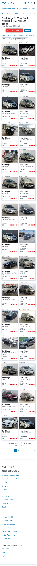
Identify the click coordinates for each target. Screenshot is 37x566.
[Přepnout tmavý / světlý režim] (34, 2)
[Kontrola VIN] (25, 2)
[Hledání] (28, 2)
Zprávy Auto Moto (8, 535)
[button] (14, 30)
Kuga (17, 13)
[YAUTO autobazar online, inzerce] (8, 3)
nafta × (21, 35)
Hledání (4, 507)
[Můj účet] (31, 2)
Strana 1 (5, 39)
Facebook (5, 552)
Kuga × (10, 35)
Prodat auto (6, 503)
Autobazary (16, 8)
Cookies (4, 482)
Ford (10, 13)
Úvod (4, 13)
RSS (3, 510)
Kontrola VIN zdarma (9, 528)
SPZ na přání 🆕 (7, 517)
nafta (30, 13)
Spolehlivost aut (8, 538)
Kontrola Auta (7, 521)
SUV (23, 13)
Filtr (28, 30)
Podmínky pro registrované (12, 479)
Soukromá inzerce (29, 8)
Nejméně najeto (19, 39)
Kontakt (4, 486)
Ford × (4, 35)
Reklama (5, 489)
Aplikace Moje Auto (9, 524)
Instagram (5, 549)
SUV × (16, 35)
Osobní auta (6, 8)
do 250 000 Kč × (30, 35)
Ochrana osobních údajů (11, 475)
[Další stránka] (34, 450)
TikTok (4, 556)
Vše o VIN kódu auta (9, 531)
